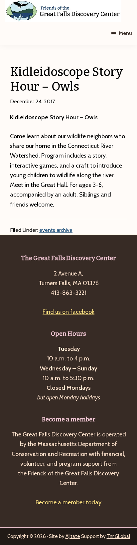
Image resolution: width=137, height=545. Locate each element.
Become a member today (68, 502)
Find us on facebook (68, 311)
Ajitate (73, 536)
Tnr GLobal (118, 536)
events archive (55, 230)
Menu (125, 33)
